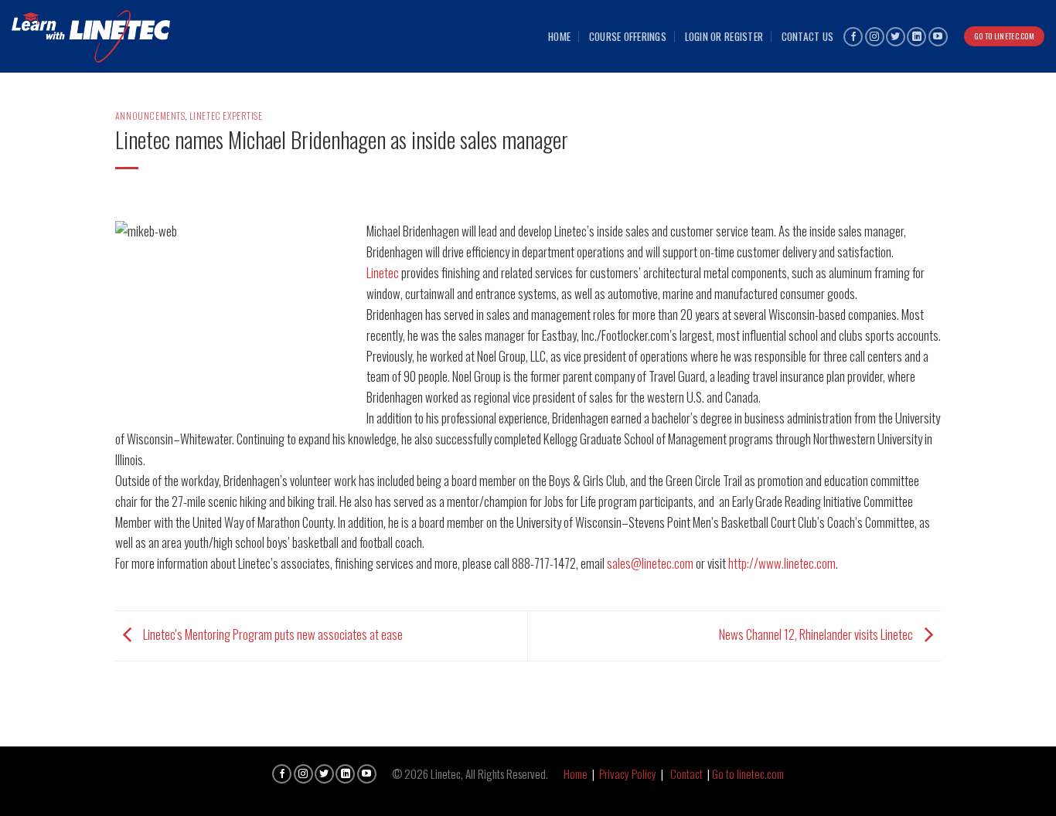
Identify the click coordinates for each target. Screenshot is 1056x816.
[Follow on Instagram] (874, 36)
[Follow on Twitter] (895, 36)
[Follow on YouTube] (938, 36)
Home (559, 36)
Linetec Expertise (226, 115)
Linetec (382, 272)
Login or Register (724, 36)
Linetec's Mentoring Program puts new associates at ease (272, 634)
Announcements (150, 115)
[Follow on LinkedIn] (916, 36)
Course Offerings (627, 36)
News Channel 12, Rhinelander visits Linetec (817, 634)
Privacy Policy (627, 773)
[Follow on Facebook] (853, 36)
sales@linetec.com (650, 563)
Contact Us (808, 36)
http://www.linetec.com (782, 563)
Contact (686, 773)
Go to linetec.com (748, 773)
